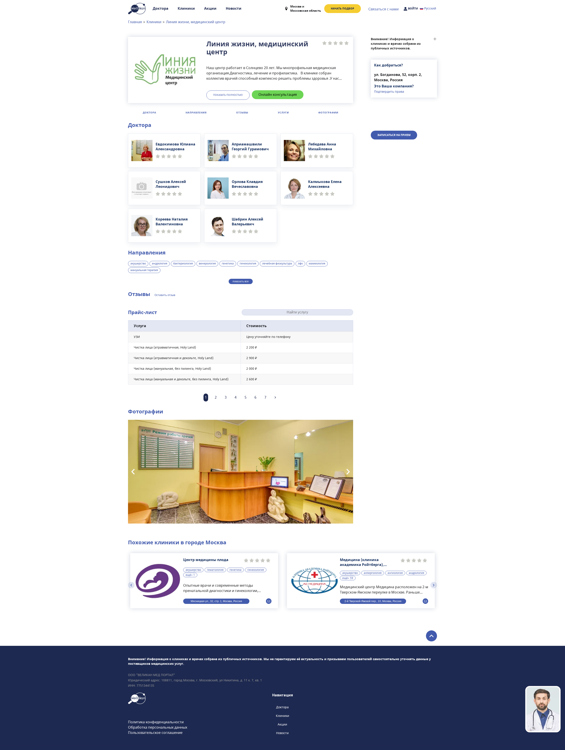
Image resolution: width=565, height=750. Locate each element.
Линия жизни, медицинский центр (195, 22)
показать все (241, 281)
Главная (135, 22)
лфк (300, 264)
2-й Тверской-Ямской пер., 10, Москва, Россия (373, 601)
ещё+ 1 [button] (190, 575)
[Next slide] (348, 471)
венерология (207, 264)
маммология (317, 264)
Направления (196, 113)
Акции (210, 8)
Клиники (186, 8)
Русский (430, 8)
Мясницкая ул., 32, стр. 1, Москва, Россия (216, 601)
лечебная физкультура (277, 264)
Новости (233, 8)
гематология (215, 570)
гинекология (248, 264)
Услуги (283, 113)
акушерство (138, 264)
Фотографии (328, 113)
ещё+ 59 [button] (347, 578)
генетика (228, 264)
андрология (159, 264)
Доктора (160, 8)
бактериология (183, 264)
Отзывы (242, 113)
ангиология (395, 573)
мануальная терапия (144, 270)
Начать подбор (342, 9)
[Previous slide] (133, 471)
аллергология (373, 573)
